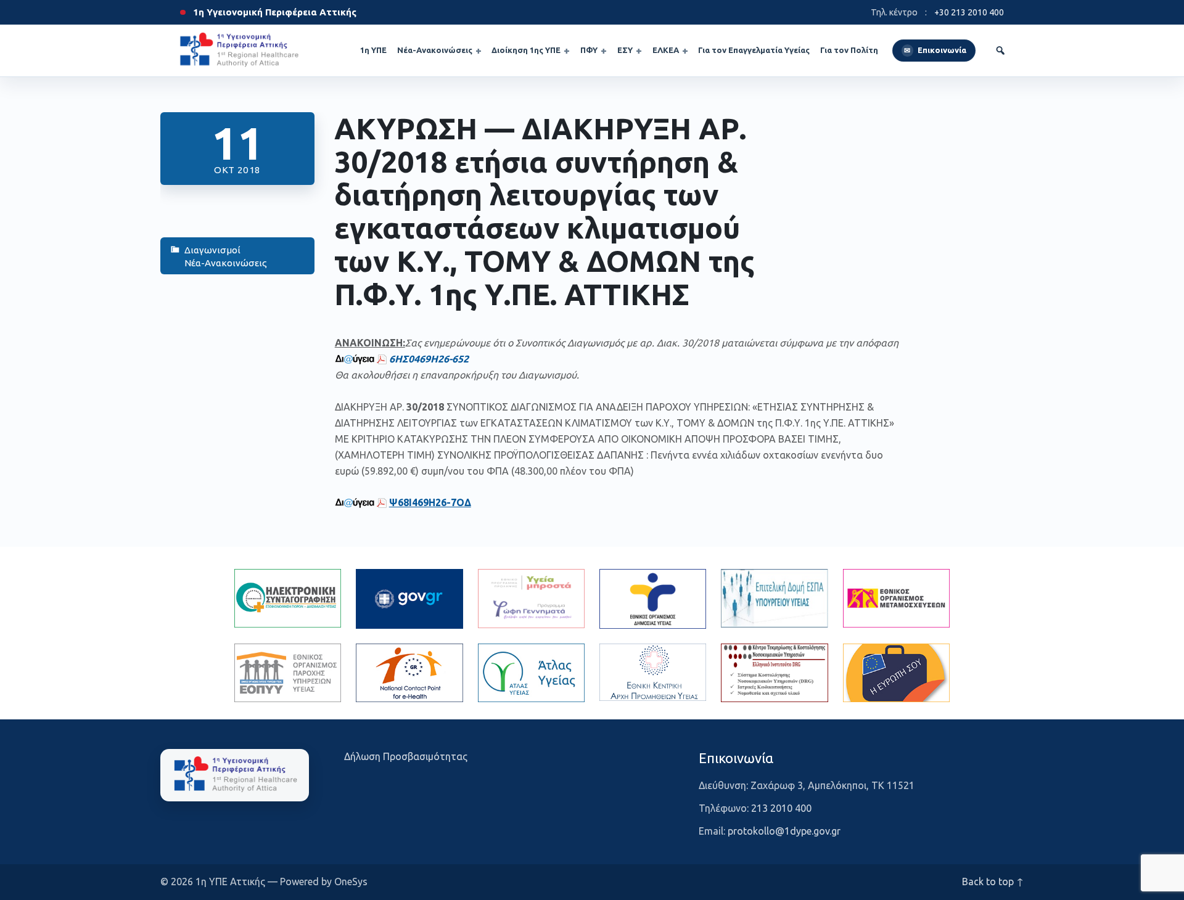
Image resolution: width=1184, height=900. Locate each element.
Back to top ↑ (993, 881)
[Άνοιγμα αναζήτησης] (1000, 50)
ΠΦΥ (589, 50)
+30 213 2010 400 (969, 12)
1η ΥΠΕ (373, 50)
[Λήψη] (382, 358)
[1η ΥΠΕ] (234, 775)
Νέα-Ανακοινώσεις (434, 50)
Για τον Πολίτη (849, 50)
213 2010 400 (781, 808)
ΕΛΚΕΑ (665, 50)
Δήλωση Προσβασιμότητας (405, 756)
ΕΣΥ (625, 50)
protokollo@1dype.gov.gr (784, 831)
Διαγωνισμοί (212, 250)
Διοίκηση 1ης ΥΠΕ (526, 50)
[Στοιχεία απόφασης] (354, 358)
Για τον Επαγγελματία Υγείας (754, 50)
